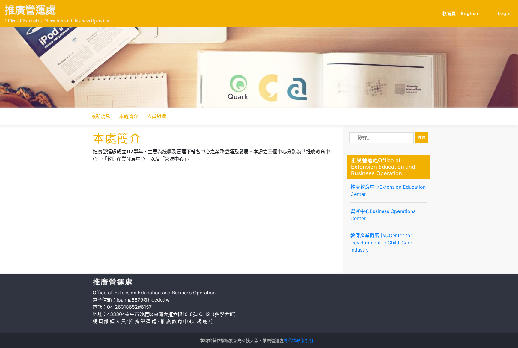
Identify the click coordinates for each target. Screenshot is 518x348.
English (471, 13)
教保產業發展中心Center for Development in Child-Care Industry (381, 242)
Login (504, 13)
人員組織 (156, 116)
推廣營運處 (30, 10)
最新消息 (100, 116)
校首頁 (450, 13)
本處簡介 (128, 116)
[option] (259, 67)
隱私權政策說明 (298, 340)
